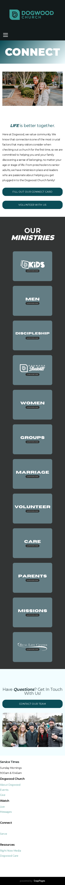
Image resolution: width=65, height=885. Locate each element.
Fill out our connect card (32, 191)
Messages (6, 811)
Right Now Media (10, 850)
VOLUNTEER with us (32, 204)
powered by (32, 880)
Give (2, 794)
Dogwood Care (9, 855)
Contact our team (32, 703)
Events (4, 789)
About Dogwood (10, 784)
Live (2, 806)
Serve (3, 833)
